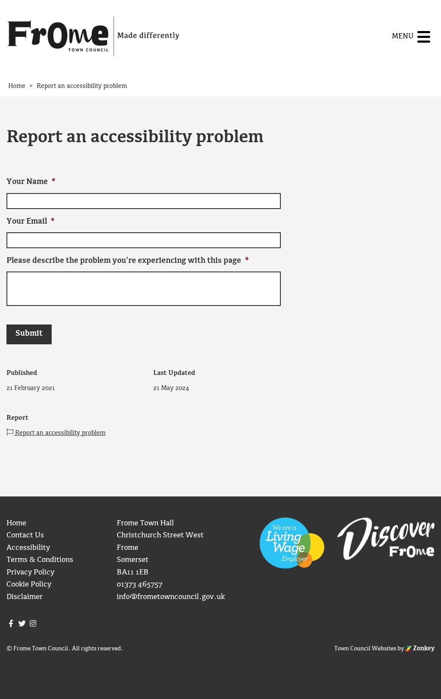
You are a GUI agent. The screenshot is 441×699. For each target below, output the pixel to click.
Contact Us (25, 535)
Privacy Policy (30, 572)
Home (16, 523)
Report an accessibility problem (59, 433)
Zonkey (423, 648)
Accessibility (28, 548)
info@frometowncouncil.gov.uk (171, 597)
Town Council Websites (365, 648)
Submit (29, 334)
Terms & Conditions (39, 560)
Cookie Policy (28, 584)
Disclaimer (24, 597)
